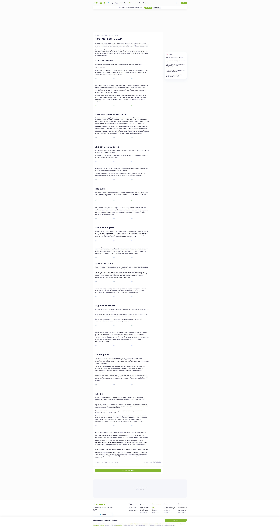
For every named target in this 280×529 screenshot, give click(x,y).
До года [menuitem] (142, 509)
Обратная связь (97, 510)
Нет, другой (156, 7)
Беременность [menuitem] (132, 507)
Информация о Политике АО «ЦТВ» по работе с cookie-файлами (148, 524)
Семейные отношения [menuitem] (169, 507)
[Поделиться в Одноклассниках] (156, 462)
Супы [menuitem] (179, 509)
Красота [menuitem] (154, 509)
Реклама (95, 509)
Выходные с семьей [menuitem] (169, 509)
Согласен (175, 520)
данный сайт (119, 525)
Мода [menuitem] (153, 507)
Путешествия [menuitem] (167, 510)
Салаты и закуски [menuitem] (182, 507)
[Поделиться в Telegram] (158, 462)
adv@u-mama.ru (140, 489)
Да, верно (148, 7)
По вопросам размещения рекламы (140, 488)
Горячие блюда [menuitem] (182, 510)
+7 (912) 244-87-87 (107, 507)
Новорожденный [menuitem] (144, 507)
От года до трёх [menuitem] (144, 510)
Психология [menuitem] (155, 510)
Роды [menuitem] (130, 509)
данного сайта (130, 524)
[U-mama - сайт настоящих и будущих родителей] (99, 3)
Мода (116, 35)
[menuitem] (111, 3)
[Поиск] (176, 3)
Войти (183, 3)
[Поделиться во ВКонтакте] (154, 462)
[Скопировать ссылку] (160, 462)
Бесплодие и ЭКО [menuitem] (133, 510)
